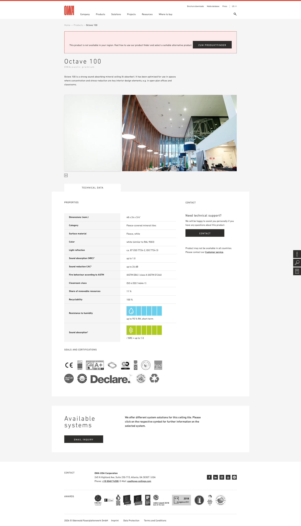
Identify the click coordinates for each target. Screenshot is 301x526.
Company (85, 14)
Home (67, 25)
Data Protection (131, 520)
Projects (131, 14)
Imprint (115, 520)
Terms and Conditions (155, 520)
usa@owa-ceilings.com (139, 481)
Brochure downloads (195, 6)
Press (224, 6)
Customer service (214, 252)
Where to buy (165, 14)
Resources (147, 14)
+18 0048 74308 (110, 481)
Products (100, 14)
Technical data (92, 187)
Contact (205, 233)
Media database (213, 6)
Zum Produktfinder (212, 45)
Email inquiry (83, 439)
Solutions (116, 14)
